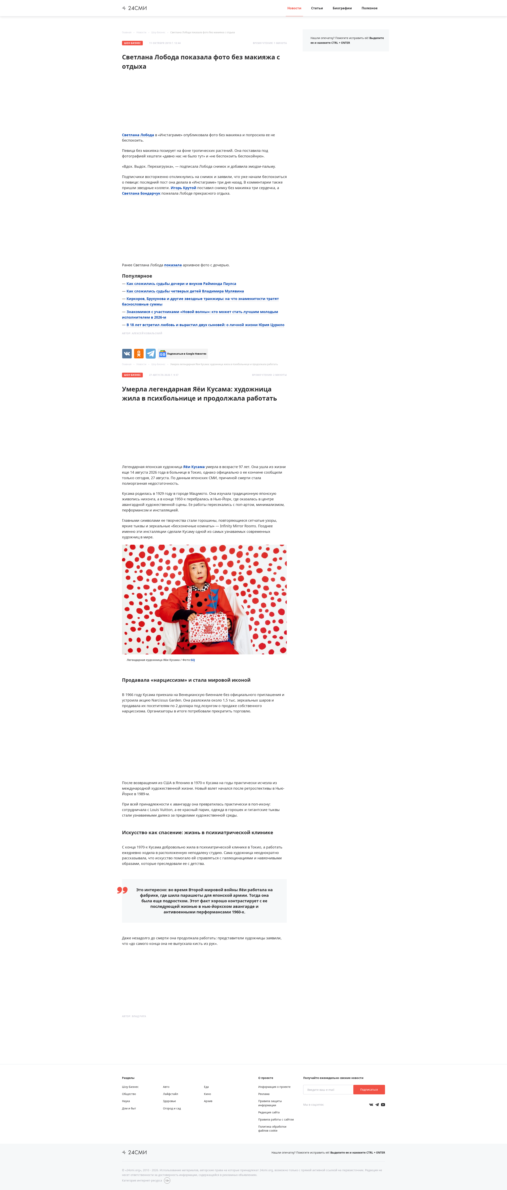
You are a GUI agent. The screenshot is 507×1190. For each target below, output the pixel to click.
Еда (206, 1087)
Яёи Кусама (194, 466)
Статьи (317, 8)
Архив (208, 1101)
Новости (294, 8)
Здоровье (169, 1101)
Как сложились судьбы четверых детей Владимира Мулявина (185, 291)
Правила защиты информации (270, 1103)
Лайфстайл (170, 1094)
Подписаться (369, 1089)
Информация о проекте (274, 1087)
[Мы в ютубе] (383, 1105)
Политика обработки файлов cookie (272, 1128)
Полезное (369, 8)
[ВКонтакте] (127, 354)
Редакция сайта (269, 1112)
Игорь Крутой (183, 187)
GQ (193, 660)
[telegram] (151, 354)
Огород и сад (172, 1108)
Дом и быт (129, 1108)
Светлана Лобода (138, 134)
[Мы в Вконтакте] (371, 1105)
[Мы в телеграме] (377, 1105)
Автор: (142, 333)
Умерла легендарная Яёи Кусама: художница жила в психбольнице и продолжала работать (224, 364)
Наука (126, 1101)
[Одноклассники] (139, 354)
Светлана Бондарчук (141, 193)
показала (173, 265)
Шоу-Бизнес (158, 32)
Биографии (342, 8)
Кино (207, 1094)
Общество (129, 1094)
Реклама (264, 1094)
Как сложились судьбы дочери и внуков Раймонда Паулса (181, 283)
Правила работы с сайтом (276, 1119)
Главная (127, 32)
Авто (166, 1087)
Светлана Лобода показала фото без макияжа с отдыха (202, 32)
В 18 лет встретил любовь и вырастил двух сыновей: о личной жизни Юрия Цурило (205, 324)
